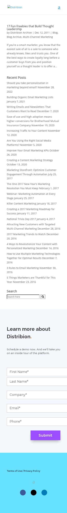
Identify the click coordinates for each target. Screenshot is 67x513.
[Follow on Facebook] (23, 492)
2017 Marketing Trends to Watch (26, 234)
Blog (55, 32)
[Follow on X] (33, 492)
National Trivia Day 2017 (21, 219)
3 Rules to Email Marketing (23, 268)
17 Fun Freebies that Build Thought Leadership (30, 27)
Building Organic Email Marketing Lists (30, 97)
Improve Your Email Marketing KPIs (28, 150)
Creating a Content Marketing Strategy (30, 160)
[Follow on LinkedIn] (44, 492)
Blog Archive (14, 37)
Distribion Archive (21, 32)
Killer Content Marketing (21, 203)
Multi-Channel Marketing (38, 37)
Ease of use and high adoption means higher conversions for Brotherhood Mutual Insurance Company (33, 121)
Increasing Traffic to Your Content (27, 130)
